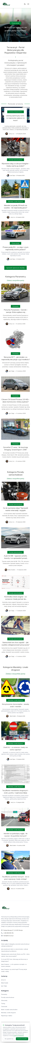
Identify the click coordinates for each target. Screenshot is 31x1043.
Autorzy (4, 976)
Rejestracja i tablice (6, 1015)
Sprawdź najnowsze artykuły (15, 268)
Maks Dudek (4, 983)
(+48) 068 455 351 (8, 933)
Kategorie (5, 991)
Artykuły (4, 940)
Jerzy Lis (3, 980)
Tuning (3, 1003)
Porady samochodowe (15, 159)
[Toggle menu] (28, 4)
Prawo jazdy (15, 23)
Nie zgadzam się (9, 1038)
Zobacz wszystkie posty (15, 280)
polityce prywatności (19, 1035)
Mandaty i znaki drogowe (15, 201)
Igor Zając (4, 986)
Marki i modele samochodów (9, 1009)
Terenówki (4, 1006)
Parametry (15, 306)
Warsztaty (4, 1000)
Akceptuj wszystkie (22, 1038)
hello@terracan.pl (8, 935)
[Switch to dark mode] (24, 4)
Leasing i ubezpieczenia (15, 111)
